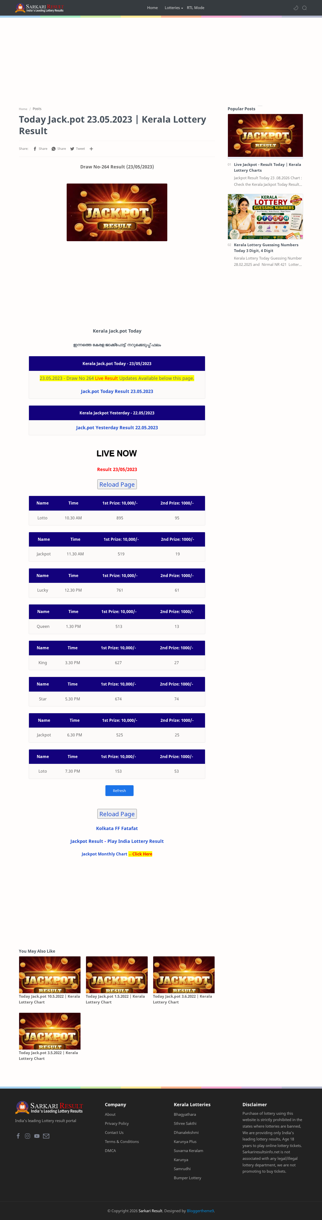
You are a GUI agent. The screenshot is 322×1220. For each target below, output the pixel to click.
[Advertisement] (161, 60)
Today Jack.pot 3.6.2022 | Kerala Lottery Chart (182, 999)
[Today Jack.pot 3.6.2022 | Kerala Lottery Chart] (184, 974)
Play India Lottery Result (135, 841)
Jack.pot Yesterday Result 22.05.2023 (117, 427)
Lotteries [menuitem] (172, 7)
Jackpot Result (86, 841)
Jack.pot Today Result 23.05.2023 (117, 391)
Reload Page (117, 484)
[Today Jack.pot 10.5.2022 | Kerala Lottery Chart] (49, 974)
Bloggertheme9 (200, 1210)
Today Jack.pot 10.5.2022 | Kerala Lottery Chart (49, 999)
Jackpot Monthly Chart (104, 854)
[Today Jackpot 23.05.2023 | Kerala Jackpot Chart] (117, 212)
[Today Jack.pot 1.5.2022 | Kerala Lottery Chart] (116, 974)
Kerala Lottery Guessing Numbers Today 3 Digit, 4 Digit (266, 247)
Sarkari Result (150, 1210)
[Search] (304, 8)
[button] (296, 8)
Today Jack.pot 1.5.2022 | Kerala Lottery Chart (115, 999)
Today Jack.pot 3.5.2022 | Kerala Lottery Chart (48, 1055)
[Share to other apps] (91, 149)
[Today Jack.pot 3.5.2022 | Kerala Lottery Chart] (49, 1031)
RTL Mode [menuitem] (195, 7)
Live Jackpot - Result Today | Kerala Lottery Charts (267, 167)
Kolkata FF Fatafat (117, 828)
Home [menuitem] (152, 7)
